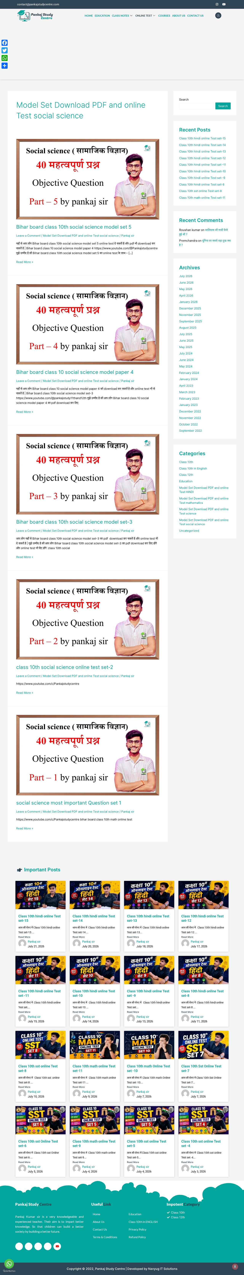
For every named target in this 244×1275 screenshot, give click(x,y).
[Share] (4, 65)
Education (102, 15)
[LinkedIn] (38, 1246)
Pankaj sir (34, 941)
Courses (164, 15)
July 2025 (185, 334)
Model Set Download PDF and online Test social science (81, 235)
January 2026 (188, 302)
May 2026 (185, 289)
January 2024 (188, 379)
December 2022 (190, 411)
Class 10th (186, 462)
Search (184, 99)
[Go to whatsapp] (9, 1264)
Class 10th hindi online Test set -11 (202, 164)
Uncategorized (189, 530)
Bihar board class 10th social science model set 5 (74, 227)
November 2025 (190, 315)
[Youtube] (57, 1246)
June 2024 (186, 360)
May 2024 (186, 366)
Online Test (143, 15)
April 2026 (186, 295)
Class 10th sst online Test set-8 (200, 191)
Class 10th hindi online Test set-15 (202, 138)
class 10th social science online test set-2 (64, 667)
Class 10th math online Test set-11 (202, 197)
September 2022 (190, 430)
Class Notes (120, 15)
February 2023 (189, 398)
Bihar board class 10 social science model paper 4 (75, 372)
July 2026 (185, 276)
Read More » (24, 262)
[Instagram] (217, 4)
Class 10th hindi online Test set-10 (202, 171)
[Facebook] (203, 4)
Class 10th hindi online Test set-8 (201, 184)
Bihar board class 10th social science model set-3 (74, 522)
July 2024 (186, 353)
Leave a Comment (28, 235)
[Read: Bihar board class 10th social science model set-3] (87, 474)
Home (89, 15)
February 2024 (189, 373)
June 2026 (186, 282)
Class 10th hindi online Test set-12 (202, 158)
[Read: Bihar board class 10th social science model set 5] (87, 179)
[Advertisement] (122, 51)
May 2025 (185, 347)
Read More (24, 936)
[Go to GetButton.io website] (9, 1271)
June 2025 (186, 340)
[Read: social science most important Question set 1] (87, 755)
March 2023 (187, 392)
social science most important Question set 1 (68, 803)
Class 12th (186, 475)
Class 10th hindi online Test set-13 (202, 151)
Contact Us (195, 15)
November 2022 (190, 418)
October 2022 (188, 424)
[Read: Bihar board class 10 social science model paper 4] (87, 324)
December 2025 (190, 308)
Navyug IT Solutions (162, 1269)
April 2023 (186, 385)
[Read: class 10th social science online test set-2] (87, 619)
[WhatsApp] (4, 58)
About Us (178, 15)
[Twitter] (210, 4)
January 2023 (188, 405)
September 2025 (190, 321)
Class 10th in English (193, 468)
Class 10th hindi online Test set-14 (202, 145)
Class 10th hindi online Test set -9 (202, 178)
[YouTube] (224, 4)
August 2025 (187, 327)
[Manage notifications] (235, 1267)
